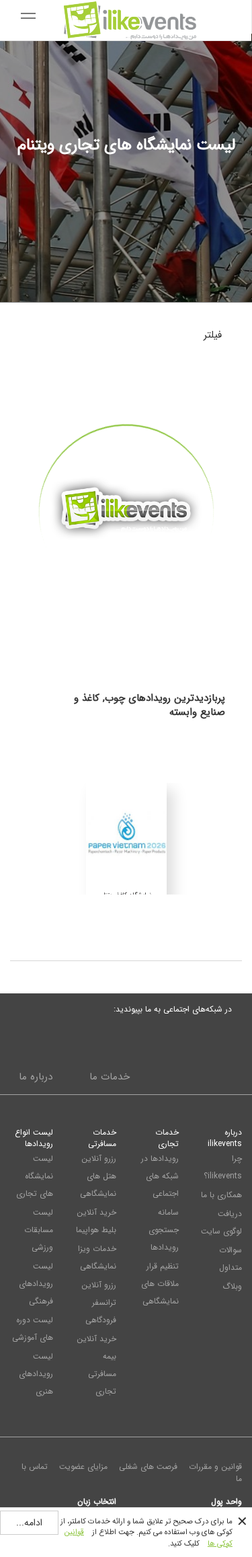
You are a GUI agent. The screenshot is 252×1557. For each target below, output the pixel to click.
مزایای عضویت (83, 1466)
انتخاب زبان (96, 1501)
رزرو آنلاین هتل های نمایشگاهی (98, 1176)
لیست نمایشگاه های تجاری (34, 1176)
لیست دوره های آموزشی (32, 1329)
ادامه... (29, 1522)
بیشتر (126, 625)
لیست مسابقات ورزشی (38, 1230)
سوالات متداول (230, 1259)
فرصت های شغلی (148, 1466)
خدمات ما (109, 1077)
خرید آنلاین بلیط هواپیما (96, 1221)
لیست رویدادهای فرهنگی (36, 1283)
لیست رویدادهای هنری (36, 1374)
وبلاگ (232, 1286)
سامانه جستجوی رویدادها (164, 1230)
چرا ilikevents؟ (223, 1167)
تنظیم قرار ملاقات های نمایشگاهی (160, 1283)
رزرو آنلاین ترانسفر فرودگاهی (98, 1302)
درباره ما (35, 1077)
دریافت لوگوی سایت (221, 1222)
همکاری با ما (221, 1194)
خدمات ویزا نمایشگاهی (97, 1257)
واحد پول (226, 1501)
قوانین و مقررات (215, 1466)
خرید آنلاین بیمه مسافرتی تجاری (96, 1365)
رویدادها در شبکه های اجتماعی (160, 1176)
